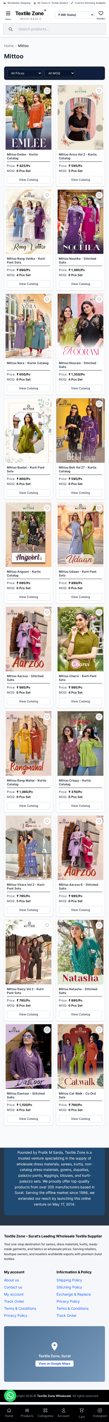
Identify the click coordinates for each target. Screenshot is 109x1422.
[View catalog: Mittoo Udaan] (80, 553)
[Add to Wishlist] (47, 90)
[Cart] (81, 1411)
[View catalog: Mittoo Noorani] (80, 344)
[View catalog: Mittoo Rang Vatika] (28, 240)
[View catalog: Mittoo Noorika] (80, 240)
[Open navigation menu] (8, 13)
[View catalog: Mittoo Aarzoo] (28, 657)
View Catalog (28, 180)
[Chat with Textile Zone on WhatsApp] (10, 1396)
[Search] (9, 29)
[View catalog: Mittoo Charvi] (80, 657)
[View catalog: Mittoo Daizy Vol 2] (28, 970)
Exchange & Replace (74, 1294)
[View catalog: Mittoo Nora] (28, 344)
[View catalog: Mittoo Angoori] (28, 553)
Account (63, 1416)
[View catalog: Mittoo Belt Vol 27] (80, 448)
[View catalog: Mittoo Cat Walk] (80, 1074)
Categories (45, 1416)
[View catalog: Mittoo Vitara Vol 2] (28, 866)
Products (27, 1416)
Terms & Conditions (20, 1308)
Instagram (100, 1416)
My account (14, 1294)
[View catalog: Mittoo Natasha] (80, 970)
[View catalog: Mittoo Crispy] (80, 761)
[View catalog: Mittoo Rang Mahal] (28, 761)
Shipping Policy (69, 1280)
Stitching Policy (69, 1287)
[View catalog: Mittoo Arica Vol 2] (80, 135)
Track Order (14, 1301)
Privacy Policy (15, 1315)
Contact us (13, 1287)
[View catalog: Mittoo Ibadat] (28, 448)
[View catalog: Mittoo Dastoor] (28, 1074)
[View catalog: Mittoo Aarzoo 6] (80, 866)
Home (9, 45)
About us (11, 1280)
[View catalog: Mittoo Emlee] (28, 135)
